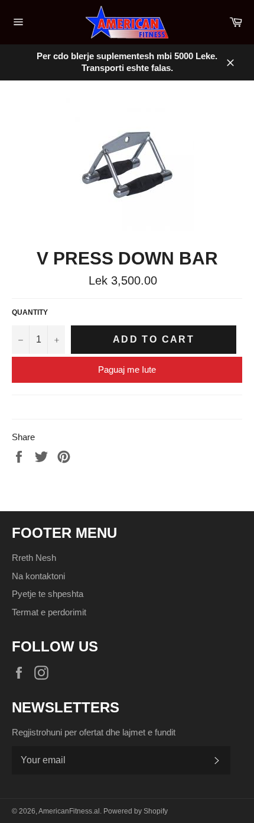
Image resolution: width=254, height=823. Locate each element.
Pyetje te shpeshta (47, 594)
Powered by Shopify (135, 811)
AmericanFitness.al (69, 811)
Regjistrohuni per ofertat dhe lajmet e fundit (93, 732)
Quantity (30, 312)
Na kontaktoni (38, 576)
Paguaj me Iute (127, 369)
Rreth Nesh (34, 558)
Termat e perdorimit (49, 612)
